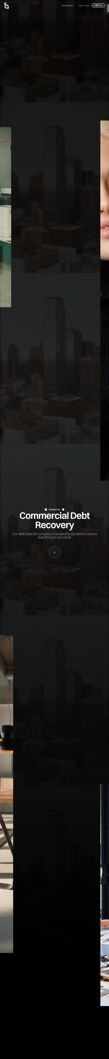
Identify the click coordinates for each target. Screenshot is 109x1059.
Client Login (84, 6)
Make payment (67, 6)
